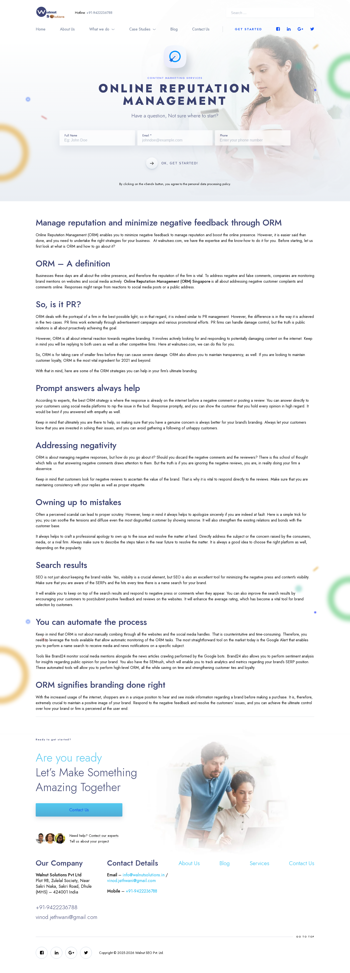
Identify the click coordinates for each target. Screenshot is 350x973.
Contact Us (201, 29)
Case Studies (139, 29)
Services (259, 863)
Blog (174, 29)
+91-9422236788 (99, 12)
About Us (67, 29)
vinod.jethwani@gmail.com (66, 917)
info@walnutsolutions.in (144, 875)
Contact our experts (104, 835)
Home (40, 29)
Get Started (248, 29)
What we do (99, 29)
